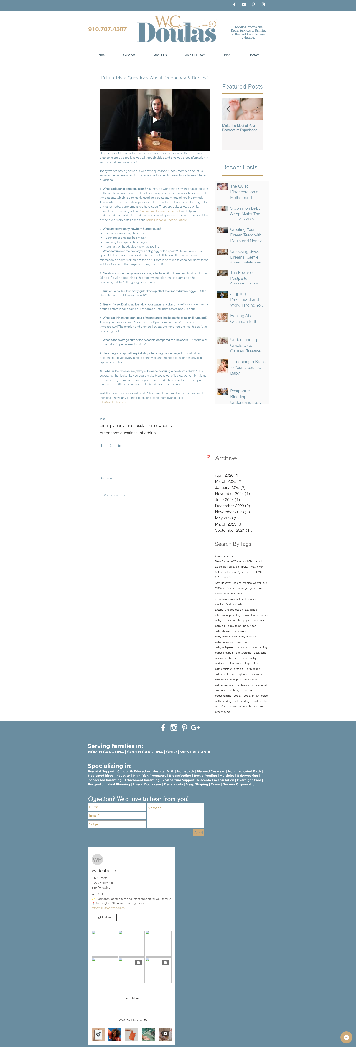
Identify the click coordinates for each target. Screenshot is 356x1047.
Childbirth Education (133, 771)
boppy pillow (251, 695)
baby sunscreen (224, 642)
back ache (260, 652)
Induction (123, 775)
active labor (222, 593)
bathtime (234, 658)
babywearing (243, 652)
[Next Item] (257, 109)
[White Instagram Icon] (174, 727)
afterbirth (148, 432)
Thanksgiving (244, 588)
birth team (221, 690)
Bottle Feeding (205, 775)
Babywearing (247, 775)
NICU (218, 577)
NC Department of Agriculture (232, 572)
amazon (253, 599)
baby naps (249, 625)
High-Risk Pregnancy (149, 775)
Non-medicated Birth (244, 771)
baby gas (244, 620)
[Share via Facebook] (101, 445)
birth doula (221, 679)
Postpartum (98, 784)
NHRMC (257, 572)
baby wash (243, 642)
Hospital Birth (163, 771)
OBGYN (219, 588)
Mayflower (257, 566)
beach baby (249, 658)
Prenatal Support (101, 771)
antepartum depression (229, 609)
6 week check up (225, 556)
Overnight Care (249, 780)
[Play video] (155, 120)
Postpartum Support (178, 780)
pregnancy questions (119, 432)
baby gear (258, 620)
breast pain (256, 706)
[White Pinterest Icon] (184, 727)
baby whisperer (224, 647)
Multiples (227, 775)
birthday (234, 690)
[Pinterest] (253, 4)
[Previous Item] (228, 109)
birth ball (239, 668)
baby (218, 620)
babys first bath (224, 652)
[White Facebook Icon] (163, 727)
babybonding (259, 647)
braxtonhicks (259, 701)
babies (264, 615)
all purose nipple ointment (230, 599)
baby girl (220, 625)
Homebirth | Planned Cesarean (201, 771)
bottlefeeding (242, 701)
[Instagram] (262, 4)
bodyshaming (223, 695)
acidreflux (260, 588)
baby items (234, 625)
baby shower (222, 631)
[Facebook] (234, 4)
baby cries (229, 620)
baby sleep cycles (226, 636)
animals (237, 604)
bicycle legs (243, 663)
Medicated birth (100, 775)
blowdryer (247, 690)
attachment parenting (228, 615)
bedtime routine (224, 663)
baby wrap (242, 647)
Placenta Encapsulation (215, 780)
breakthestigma (237, 706)
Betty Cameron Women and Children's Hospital (241, 561)
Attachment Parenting (142, 780)
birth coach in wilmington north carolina (238, 674)
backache (221, 658)
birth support (259, 685)
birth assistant (223, 668)
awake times (250, 615)
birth (104, 425)
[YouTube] (243, 4)
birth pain (235, 679)
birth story (243, 685)
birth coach (253, 668)
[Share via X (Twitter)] (110, 445)
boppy (237, 695)
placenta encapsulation (131, 425)
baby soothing (247, 636)
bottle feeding (223, 701)
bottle (264, 695)
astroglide (251, 609)
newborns (163, 425)
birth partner (251, 679)
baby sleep (239, 631)
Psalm (230, 588)
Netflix (227, 577)
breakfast (220, 706)
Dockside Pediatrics (227, 566)
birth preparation (225, 685)
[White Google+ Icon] (195, 727)
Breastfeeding (180, 775)
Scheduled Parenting (105, 780)
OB (265, 582)
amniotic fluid (223, 604)
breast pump (222, 711)
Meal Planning (119, 784)
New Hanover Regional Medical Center (238, 582)
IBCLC (245, 566)
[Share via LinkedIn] (119, 445)
